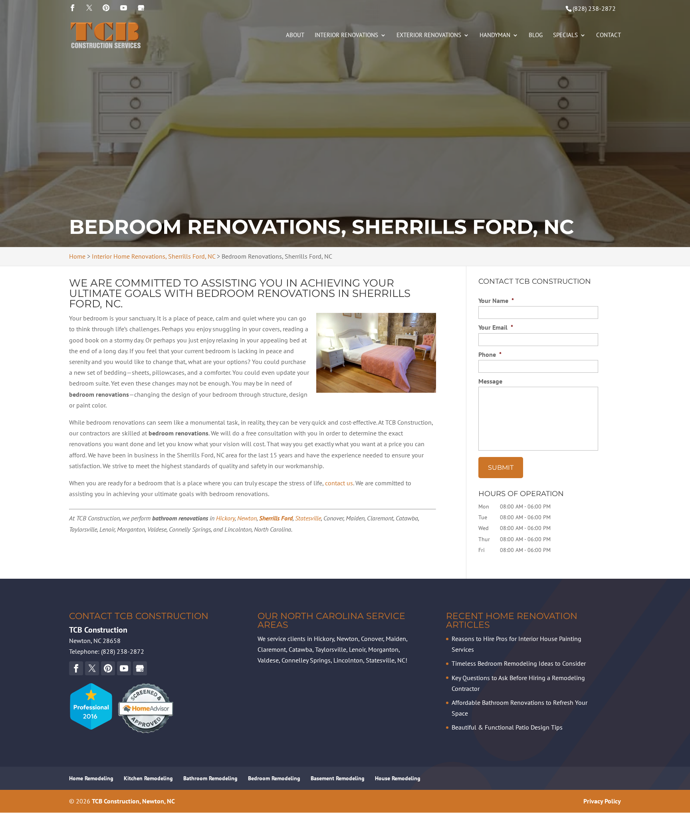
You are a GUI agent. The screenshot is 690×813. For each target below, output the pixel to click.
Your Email (495, 327)
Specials (565, 35)
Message (490, 381)
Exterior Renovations (429, 35)
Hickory (225, 518)
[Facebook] (72, 8)
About (295, 35)
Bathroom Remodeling (210, 778)
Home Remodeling (91, 778)
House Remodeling (397, 778)
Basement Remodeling (338, 778)
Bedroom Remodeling (274, 778)
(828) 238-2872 (594, 8)
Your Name (496, 301)
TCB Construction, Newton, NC (133, 801)
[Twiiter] (89, 8)
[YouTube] (106, 8)
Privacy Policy (602, 801)
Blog (536, 35)
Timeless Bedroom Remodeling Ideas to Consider (519, 663)
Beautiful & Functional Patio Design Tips (507, 727)
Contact (608, 35)
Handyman (495, 35)
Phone (490, 354)
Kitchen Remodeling (148, 778)
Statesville (308, 518)
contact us (339, 483)
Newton (247, 518)
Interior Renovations (346, 35)
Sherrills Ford (276, 518)
